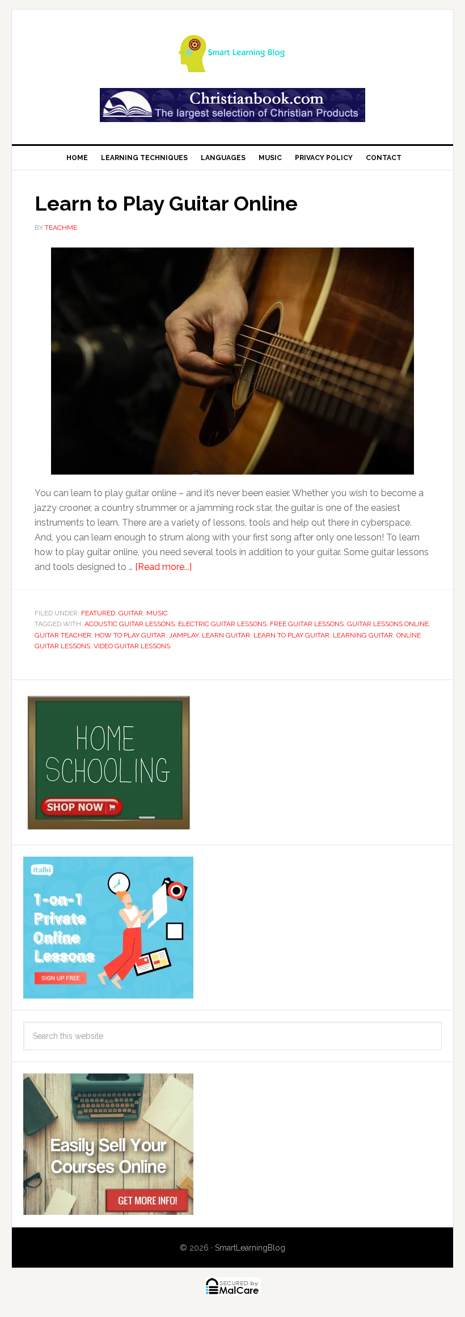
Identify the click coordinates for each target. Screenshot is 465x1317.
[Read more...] (163, 566)
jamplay (183, 635)
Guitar (131, 613)
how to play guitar (130, 635)
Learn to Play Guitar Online (166, 203)
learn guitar (226, 635)
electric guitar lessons (222, 624)
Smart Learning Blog (232, 52)
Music (157, 613)
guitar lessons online (388, 624)
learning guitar (363, 635)
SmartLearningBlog (250, 1247)
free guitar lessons (307, 624)
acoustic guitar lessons (129, 624)
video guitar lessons (132, 646)
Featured (98, 613)
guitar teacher (63, 635)
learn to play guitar (291, 635)
